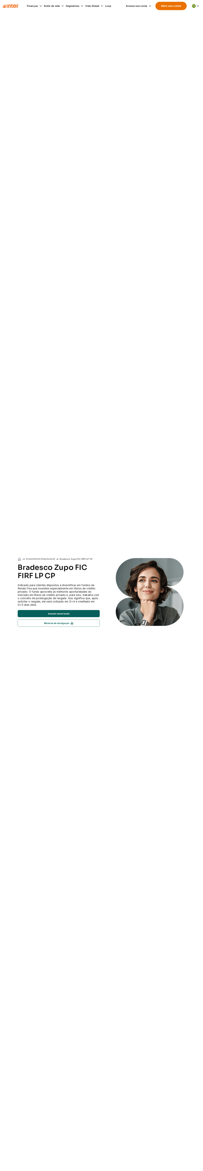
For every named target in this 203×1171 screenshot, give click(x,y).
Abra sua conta (171, 5)
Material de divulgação (56, 623)
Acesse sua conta (136, 5)
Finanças (32, 5)
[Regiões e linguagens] (196, 6)
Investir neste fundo (59, 613)
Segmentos (73, 5)
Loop (108, 5)
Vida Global (92, 5)
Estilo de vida (52, 5)
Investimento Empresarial (40, 559)
